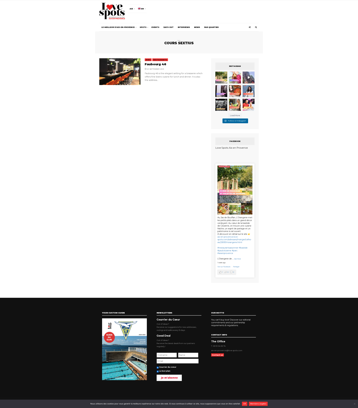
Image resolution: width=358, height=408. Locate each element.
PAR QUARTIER (211, 27)
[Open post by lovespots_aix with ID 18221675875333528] (221, 77)
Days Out (168, 27)
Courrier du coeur (167, 367)
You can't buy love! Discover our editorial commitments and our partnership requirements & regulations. (230, 323)
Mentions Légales (258, 404)
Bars (148, 60)
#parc (234, 250)
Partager (236, 267)
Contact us (217, 355)
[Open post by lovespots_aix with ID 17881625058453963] (235, 105)
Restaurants (160, 60)
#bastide (243, 248)
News (197, 27)
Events (155, 27)
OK (244, 404)
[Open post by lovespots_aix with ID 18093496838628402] (221, 105)
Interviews (184, 27)
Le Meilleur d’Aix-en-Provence (118, 27)
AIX (131, 9)
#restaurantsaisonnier (227, 248)
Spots (143, 27)
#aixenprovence (225, 253)
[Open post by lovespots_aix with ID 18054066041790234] (235, 77)
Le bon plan (164, 371)
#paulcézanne (224, 250)
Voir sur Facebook (224, 267)
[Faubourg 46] (120, 71)
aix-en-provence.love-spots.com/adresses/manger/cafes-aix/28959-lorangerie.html (234, 240)
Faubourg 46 (155, 64)
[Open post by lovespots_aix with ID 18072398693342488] (249, 91)
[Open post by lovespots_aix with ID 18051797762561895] (249, 77)
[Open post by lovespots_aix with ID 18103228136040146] (249, 105)
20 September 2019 (155, 69)
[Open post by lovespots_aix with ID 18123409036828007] (221, 91)
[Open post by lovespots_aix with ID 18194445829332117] (235, 91)
